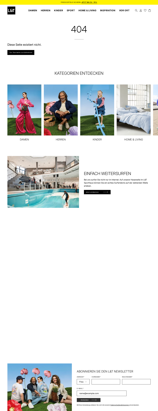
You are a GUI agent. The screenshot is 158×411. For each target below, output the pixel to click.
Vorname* (96, 377)
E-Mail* (80, 388)
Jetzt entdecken (92, 192)
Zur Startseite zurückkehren (21, 52)
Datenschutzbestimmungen (119, 405)
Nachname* (127, 377)
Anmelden (85, 400)
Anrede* (80, 377)
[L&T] (11, 10)
